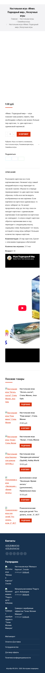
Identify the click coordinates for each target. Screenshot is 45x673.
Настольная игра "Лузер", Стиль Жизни (29, 438)
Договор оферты (12, 652)
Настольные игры (27, 19)
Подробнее (25, 404)
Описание (10, 172)
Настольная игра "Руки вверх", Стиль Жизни (28, 416)
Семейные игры (24, 22)
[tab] (22, 171)
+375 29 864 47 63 (12, 546)
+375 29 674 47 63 (12, 549)
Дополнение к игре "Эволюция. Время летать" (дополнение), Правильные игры (28, 484)
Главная (14, 19)
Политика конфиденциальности (18, 658)
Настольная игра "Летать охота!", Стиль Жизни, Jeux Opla (28, 394)
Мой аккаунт (10, 636)
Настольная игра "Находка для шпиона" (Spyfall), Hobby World (29, 457)
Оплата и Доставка (13, 642)
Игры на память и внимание (22, 142)
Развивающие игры (26, 144)
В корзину (23, 134)
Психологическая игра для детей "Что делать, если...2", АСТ (29, 511)
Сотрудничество (11, 647)
